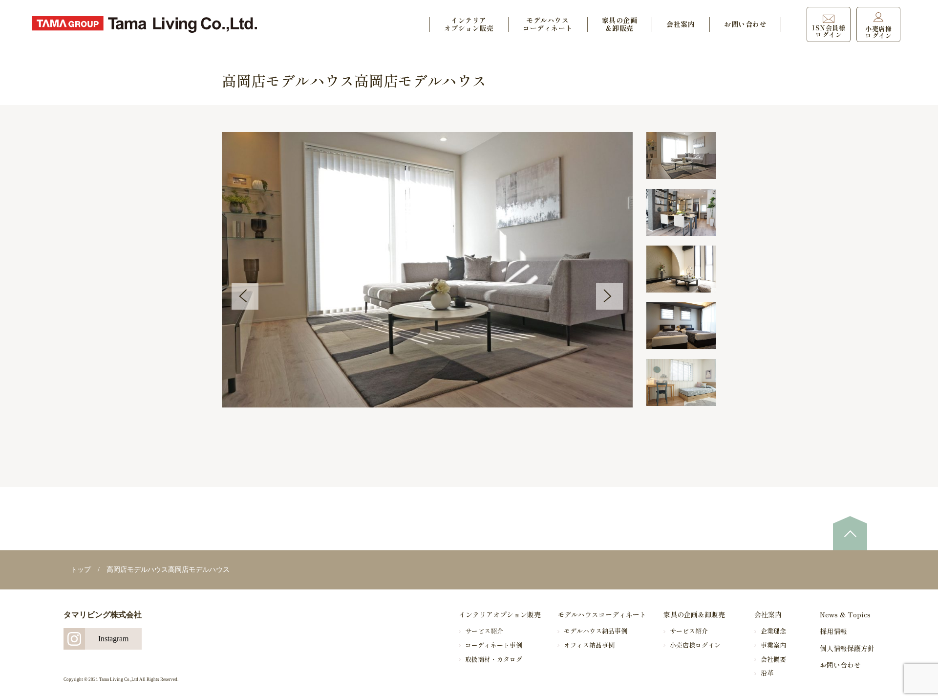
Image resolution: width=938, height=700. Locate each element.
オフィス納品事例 (589, 645)
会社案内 (680, 24)
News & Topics (845, 614)
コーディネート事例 (493, 645)
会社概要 (773, 659)
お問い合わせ (745, 24)
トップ (80, 569)
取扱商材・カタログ (493, 659)
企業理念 (773, 630)
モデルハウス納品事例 (595, 630)
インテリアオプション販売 (469, 24)
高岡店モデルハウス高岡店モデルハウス (168, 569)
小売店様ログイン (695, 645)
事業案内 (773, 645)
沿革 (767, 672)
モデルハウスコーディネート (548, 24)
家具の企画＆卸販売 (620, 24)
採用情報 (833, 631)
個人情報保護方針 (847, 648)
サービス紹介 (484, 630)
